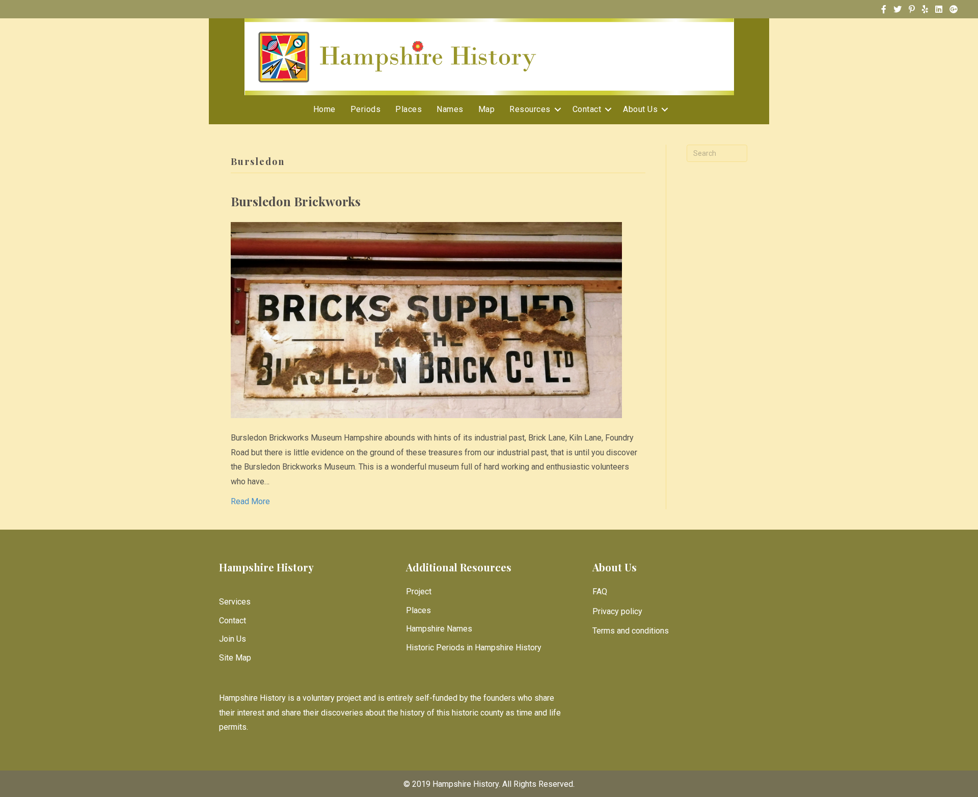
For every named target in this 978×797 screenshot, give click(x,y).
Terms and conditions (630, 631)
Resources (530, 109)
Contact (587, 109)
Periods (365, 109)
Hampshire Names (439, 629)
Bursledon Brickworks (296, 201)
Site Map (235, 658)
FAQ (599, 591)
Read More (250, 501)
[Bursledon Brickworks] (426, 319)
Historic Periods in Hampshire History (473, 647)
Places (408, 109)
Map (486, 109)
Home (324, 109)
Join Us (232, 639)
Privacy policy (617, 611)
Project (418, 591)
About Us (640, 109)
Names (450, 109)
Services (235, 602)
